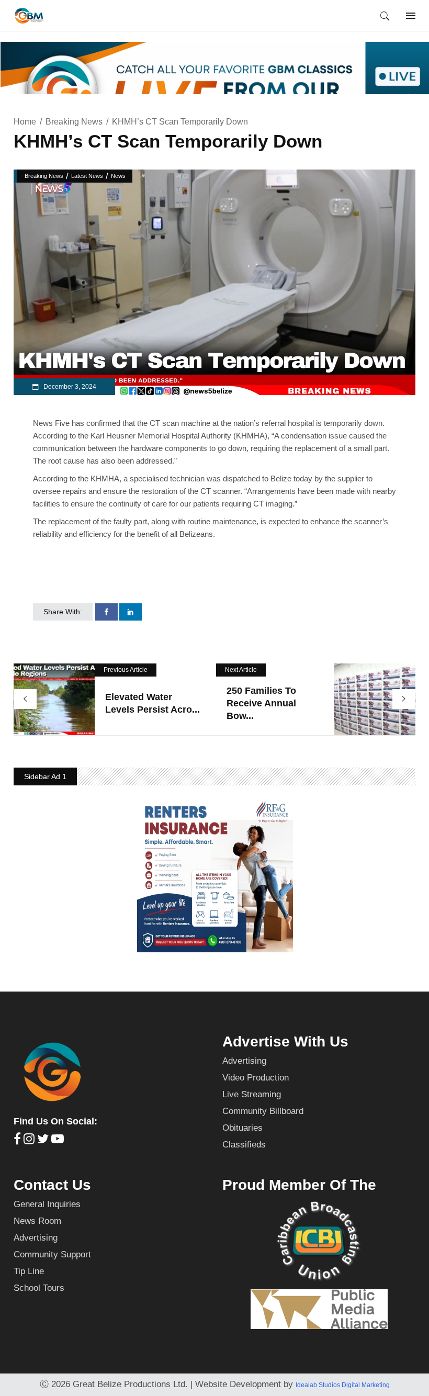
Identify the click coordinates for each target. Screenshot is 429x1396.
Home (25, 121)
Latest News (87, 176)
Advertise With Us (285, 1041)
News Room (37, 1221)
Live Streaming (251, 1094)
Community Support (52, 1254)
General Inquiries (47, 1204)
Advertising (244, 1061)
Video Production (255, 1078)
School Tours (39, 1288)
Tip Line (29, 1271)
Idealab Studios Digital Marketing (343, 1385)
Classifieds (244, 1145)
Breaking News (74, 121)
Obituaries (242, 1128)
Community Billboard (262, 1111)
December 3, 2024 (69, 386)
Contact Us (52, 1185)
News (118, 176)
